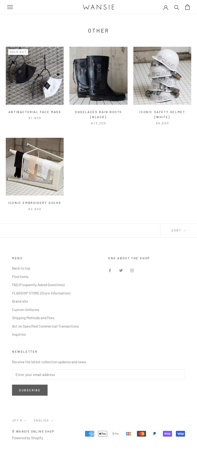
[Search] (176, 7)
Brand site (20, 301)
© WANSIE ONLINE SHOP (33, 431)
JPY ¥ (17, 420)
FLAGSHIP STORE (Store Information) (41, 293)
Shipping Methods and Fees (33, 318)
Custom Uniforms (25, 309)
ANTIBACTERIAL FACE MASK (34, 112)
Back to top (21, 268)
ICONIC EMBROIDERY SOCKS (34, 203)
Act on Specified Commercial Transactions (45, 326)
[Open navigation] (10, 7)
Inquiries (19, 334)
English (41, 420)
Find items (20, 276)
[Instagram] (132, 270)
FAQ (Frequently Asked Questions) (38, 285)
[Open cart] (187, 7)
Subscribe (30, 390)
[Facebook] (110, 270)
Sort (177, 230)
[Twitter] (121, 270)
